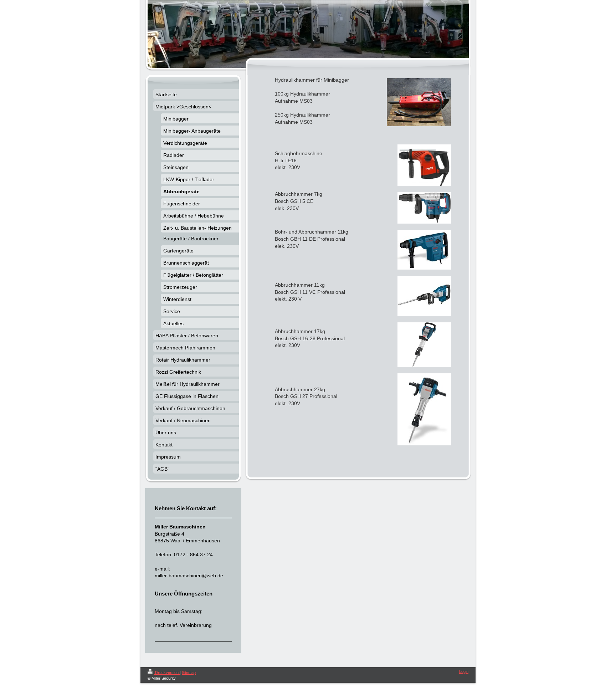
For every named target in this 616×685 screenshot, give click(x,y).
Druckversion (167, 672)
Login (463, 671)
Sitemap (189, 672)
